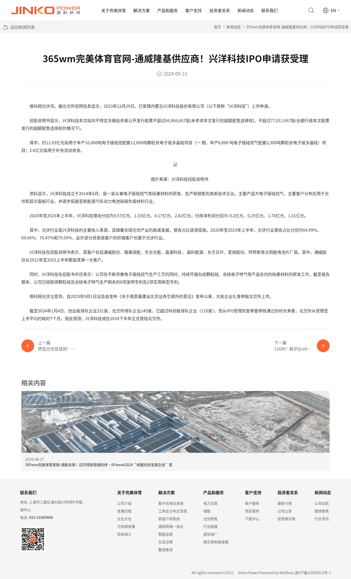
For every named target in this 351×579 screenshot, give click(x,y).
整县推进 (165, 549)
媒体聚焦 (322, 510)
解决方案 (141, 10)
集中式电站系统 (170, 503)
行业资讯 (322, 518)
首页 (217, 26)
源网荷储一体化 (170, 526)
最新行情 (285, 503)
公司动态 (322, 503)
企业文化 (124, 518)
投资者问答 (286, 518)
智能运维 (165, 534)
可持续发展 (126, 526)
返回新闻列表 (22, 27)
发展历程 (124, 510)
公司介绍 (124, 503)
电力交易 (210, 503)
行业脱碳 (210, 526)
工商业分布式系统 (172, 510)
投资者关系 (219, 10)
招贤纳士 (124, 534)
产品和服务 (167, 10)
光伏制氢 (210, 518)
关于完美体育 (113, 10)
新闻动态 (245, 10)
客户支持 (193, 10)
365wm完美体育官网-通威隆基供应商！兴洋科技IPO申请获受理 (297, 26)
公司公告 (285, 510)
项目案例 (252, 510)
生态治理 (165, 541)
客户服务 (252, 503)
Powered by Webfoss (276, 572)
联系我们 (269, 10)
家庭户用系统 (169, 518)
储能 (206, 510)
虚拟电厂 (210, 534)
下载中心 (252, 518)
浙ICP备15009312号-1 (313, 572)
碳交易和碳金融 (215, 541)
